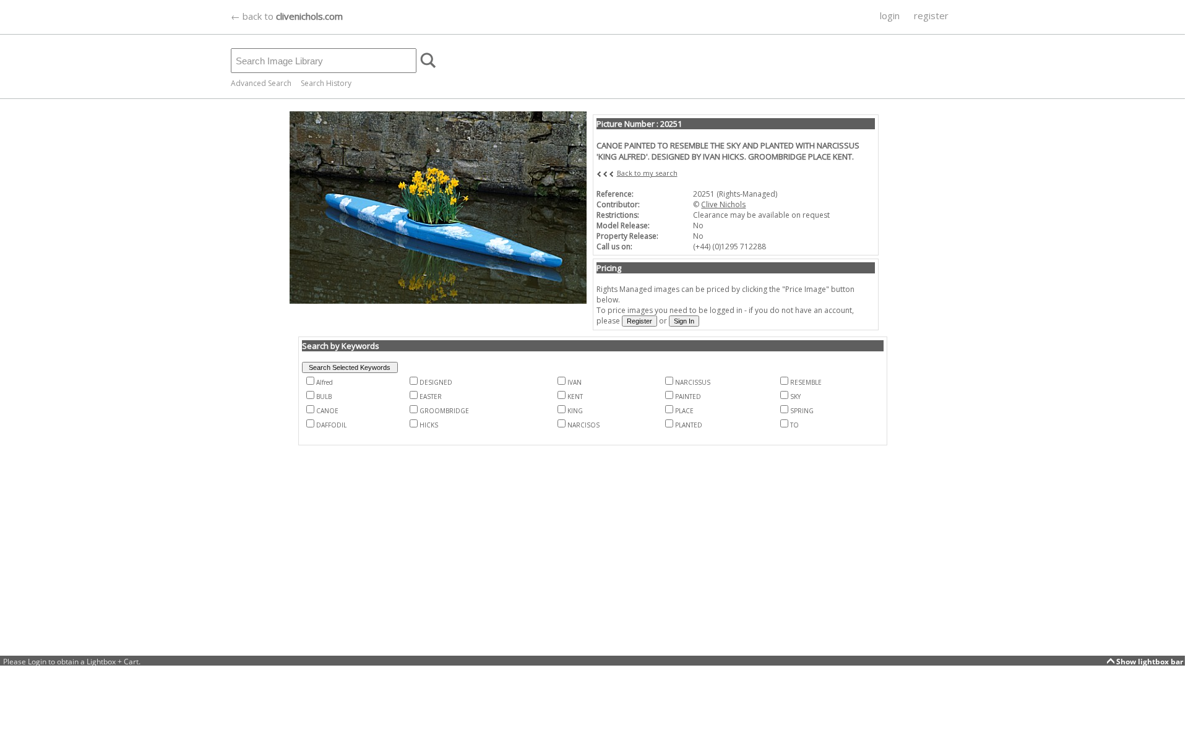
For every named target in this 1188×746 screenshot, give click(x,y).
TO (794, 425)
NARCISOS (583, 425)
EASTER (431, 396)
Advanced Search (261, 83)
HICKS (429, 425)
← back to (287, 16)
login (890, 15)
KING (575, 410)
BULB (324, 396)
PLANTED (688, 425)
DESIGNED (436, 382)
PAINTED (688, 396)
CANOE (327, 410)
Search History (326, 83)
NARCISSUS (692, 382)
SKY (795, 396)
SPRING (802, 410)
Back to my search (647, 173)
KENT (575, 396)
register (931, 15)
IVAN (574, 382)
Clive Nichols (723, 204)
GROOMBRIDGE (444, 410)
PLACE (684, 410)
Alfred (324, 382)
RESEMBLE (806, 382)
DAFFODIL (331, 425)
